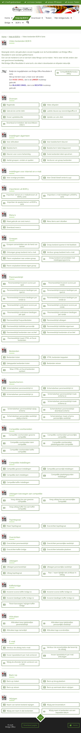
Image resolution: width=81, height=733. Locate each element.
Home (4, 37)
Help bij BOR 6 (14, 37)
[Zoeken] (27, 22)
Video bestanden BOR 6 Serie (33, 37)
